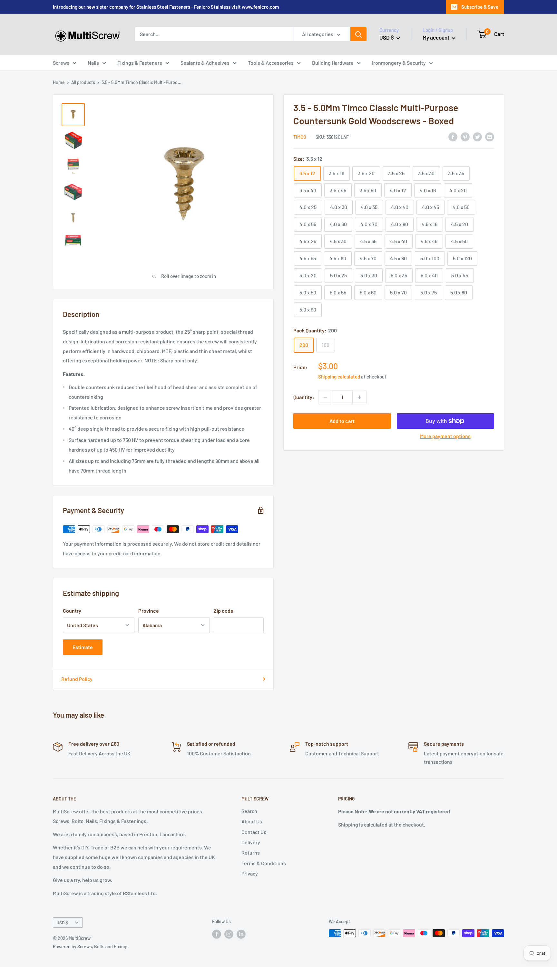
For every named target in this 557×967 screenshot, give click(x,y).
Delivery (250, 842)
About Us (251, 821)
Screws (61, 63)
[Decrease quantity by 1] (325, 397)
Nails (93, 63)
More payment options (445, 436)
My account (436, 37)
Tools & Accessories (271, 63)
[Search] (358, 34)
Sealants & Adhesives (205, 63)
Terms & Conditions (263, 863)
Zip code (223, 611)
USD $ (62, 922)
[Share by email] (489, 136)
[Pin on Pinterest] (465, 136)
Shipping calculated (339, 376)
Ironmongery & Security (399, 63)
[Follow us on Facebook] (216, 933)
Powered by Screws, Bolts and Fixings (91, 946)
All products (83, 82)
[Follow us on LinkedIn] (241, 933)
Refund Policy (77, 679)
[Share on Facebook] (452, 136)
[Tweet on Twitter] (477, 136)
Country (72, 611)
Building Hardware (333, 63)
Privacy (249, 873)
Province (148, 611)
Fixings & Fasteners (139, 63)
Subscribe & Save (479, 7)
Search (249, 811)
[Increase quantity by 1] (359, 397)
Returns (250, 852)
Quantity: (303, 397)
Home (59, 82)
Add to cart (342, 421)
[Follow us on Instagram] (228, 933)
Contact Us (253, 832)
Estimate (83, 647)
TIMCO (299, 137)
